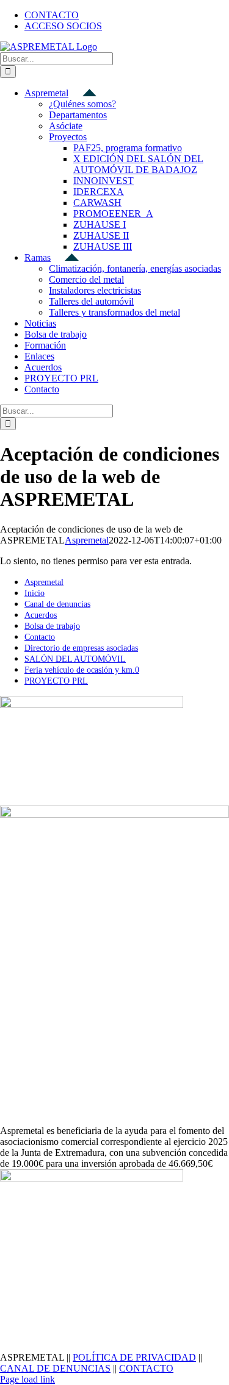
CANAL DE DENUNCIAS (55, 1368)
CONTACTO (146, 1368)
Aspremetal (87, 540)
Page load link (27, 1379)
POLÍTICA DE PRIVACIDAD (134, 1357)
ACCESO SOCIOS (63, 26)
